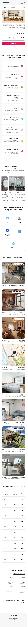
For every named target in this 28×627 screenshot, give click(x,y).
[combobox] (13, 34)
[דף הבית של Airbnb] (24, 7)
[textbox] (19, 39)
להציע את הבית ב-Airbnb (9, 8)
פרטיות (15, 619)
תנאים (11, 619)
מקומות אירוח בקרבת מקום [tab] (19, 573)
